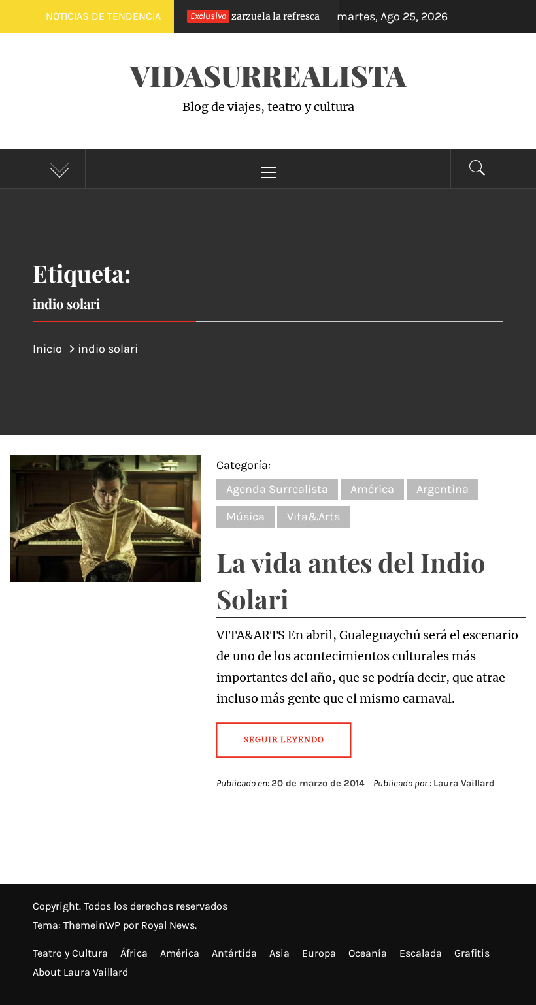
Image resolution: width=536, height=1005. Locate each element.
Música (245, 516)
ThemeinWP (93, 925)
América (372, 489)
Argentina (442, 489)
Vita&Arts (313, 516)
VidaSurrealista (268, 75)
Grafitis (472, 953)
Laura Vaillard (464, 783)
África (134, 953)
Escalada (420, 953)
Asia (279, 953)
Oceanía (367, 953)
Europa (319, 953)
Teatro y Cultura (70, 953)
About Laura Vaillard (80, 972)
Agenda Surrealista (277, 489)
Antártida (234, 953)
